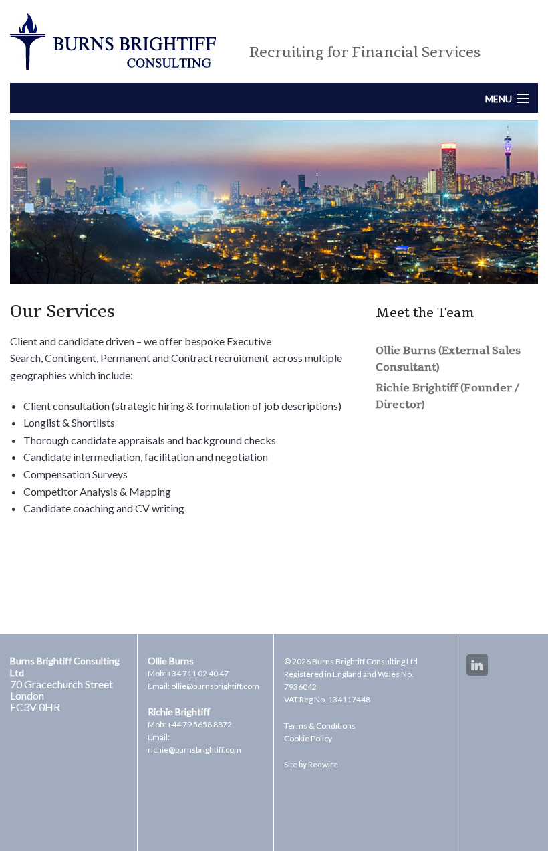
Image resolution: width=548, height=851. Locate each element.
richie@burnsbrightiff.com (194, 750)
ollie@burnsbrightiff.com (215, 686)
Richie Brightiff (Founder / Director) (447, 397)
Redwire (323, 764)
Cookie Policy (308, 738)
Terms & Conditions (320, 726)
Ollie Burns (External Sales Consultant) (448, 359)
